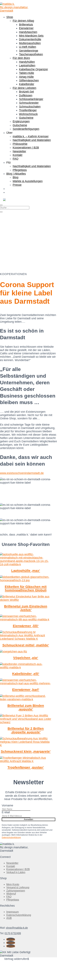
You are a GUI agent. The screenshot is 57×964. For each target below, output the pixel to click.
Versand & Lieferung (17, 887)
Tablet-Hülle (26, 73)
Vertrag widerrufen (15, 958)
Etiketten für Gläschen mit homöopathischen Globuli (26, 588)
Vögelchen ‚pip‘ (25, 658)
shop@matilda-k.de (17, 927)
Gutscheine (26, 117)
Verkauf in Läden (15, 872)
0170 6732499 (13, 933)
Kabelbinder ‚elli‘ (25, 673)
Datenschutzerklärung (11, 837)
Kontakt (17, 155)
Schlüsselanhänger (31, 99)
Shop (9, 17)
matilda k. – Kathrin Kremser (31, 136)
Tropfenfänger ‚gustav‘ (25, 767)
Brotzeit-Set (26, 91)
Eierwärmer (26, 28)
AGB (9, 918)
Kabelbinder (26, 84)
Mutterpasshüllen (30, 43)
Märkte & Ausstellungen (28, 181)
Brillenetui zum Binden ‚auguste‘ (25, 707)
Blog (15, 177)
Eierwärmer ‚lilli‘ (26, 626)
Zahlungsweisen (15, 890)
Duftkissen (25, 95)
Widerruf (11, 893)
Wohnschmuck (28, 114)
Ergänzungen (21, 121)
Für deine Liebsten (24, 88)
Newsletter (19, 151)
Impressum (12, 911)
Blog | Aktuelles (16, 173)
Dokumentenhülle (30, 39)
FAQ (15, 158)
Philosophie (20, 143)
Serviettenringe (28, 50)
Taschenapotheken (31, 54)
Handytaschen (28, 32)
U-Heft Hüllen (27, 46)
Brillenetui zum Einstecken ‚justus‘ (25, 608)
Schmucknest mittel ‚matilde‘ (25, 645)
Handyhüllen (27, 61)
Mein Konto (12, 884)
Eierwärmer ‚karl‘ (25, 689)
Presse (17, 184)
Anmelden (28, 819)
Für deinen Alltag (23, 20)
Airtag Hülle (26, 76)
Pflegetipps (20, 170)
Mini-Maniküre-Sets (31, 35)
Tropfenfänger (28, 110)
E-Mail (6, 812)
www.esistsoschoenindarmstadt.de (22, 473)
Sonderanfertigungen (26, 128)
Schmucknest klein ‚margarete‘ (26, 751)
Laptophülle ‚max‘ (25, 570)
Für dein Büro (21, 58)
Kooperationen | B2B (26, 147)
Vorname (7, 805)
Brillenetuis (26, 24)
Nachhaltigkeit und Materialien (32, 140)
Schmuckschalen (30, 106)
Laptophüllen (27, 65)
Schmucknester (29, 102)
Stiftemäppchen (29, 80)
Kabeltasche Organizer (33, 69)
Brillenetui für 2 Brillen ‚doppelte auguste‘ (26, 730)
